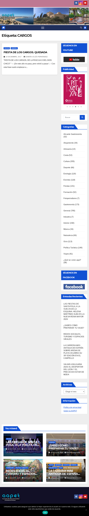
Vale (45, 512)
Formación (68, 183)
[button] (81, 28)
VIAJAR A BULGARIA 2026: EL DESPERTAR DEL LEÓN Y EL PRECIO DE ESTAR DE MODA (74, 361)
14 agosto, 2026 (57, 469)
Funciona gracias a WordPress (12, 501)
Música (67, 220)
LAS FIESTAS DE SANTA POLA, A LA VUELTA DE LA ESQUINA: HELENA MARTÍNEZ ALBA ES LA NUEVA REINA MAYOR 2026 (74, 302)
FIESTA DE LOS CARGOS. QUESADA (25, 52)
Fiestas (6, 48)
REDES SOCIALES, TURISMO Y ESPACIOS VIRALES (74, 327)
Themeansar (6, 503)
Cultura (67, 153)
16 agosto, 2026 (14, 440)
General (14, 48)
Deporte (67, 159)
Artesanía (68, 140)
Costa (66, 146)
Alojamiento (69, 134)
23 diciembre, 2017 (14, 57)
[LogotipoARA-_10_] (74, 85)
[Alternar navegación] (43, 28)
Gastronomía (69, 196)
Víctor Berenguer (74, 469)
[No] (86, 510)
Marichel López (30, 469)
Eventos (67, 171)
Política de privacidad (72, 399)
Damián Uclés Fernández (37, 57)
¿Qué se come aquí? (72, 251)
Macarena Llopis (73, 443)
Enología (67, 165)
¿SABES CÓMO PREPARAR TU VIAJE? (63, 438)
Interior (66, 214)
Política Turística (71, 239)
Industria (67, 208)
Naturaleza (68, 227)
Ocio (65, 233)
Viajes (66, 245)
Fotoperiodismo (70, 190)
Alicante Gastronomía (73, 125)
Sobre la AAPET (70, 402)
